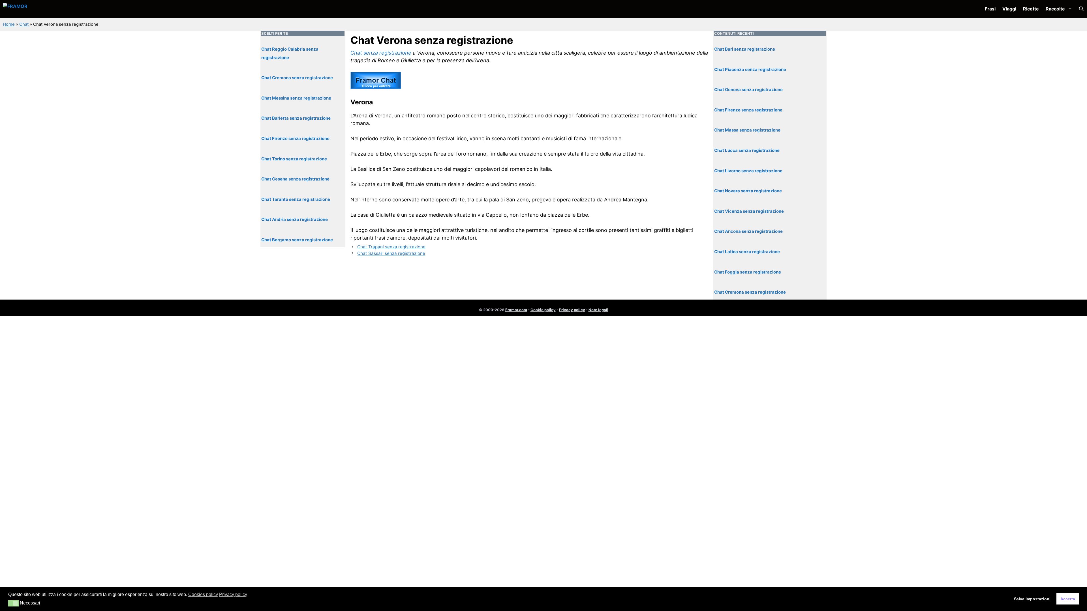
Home (9, 24)
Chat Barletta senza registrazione (296, 118)
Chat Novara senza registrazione (748, 190)
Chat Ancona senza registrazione (748, 231)
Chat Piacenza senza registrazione (750, 69)
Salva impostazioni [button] (1032, 599)
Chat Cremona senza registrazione (297, 77)
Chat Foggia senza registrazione (747, 272)
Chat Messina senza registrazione (296, 98)
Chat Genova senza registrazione (748, 89)
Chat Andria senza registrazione (294, 219)
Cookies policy (203, 594)
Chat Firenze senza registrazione (295, 138)
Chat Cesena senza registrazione (295, 179)
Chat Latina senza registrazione (747, 251)
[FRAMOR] (33, 9)
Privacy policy (572, 309)
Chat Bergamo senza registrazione (297, 239)
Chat (24, 24)
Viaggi (1009, 9)
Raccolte (1055, 9)
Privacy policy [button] (233, 594)
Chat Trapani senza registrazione (391, 246)
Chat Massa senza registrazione (747, 130)
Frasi (990, 9)
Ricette (1031, 9)
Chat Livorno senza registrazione (748, 170)
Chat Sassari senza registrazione (391, 253)
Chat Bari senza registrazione (744, 49)
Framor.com (516, 309)
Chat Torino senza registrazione (294, 159)
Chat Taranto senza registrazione (295, 199)
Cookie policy (543, 309)
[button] (1081, 9)
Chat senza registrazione (380, 53)
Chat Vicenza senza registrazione (749, 211)
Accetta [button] (1067, 599)
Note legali (598, 309)
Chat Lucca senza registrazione (747, 150)
